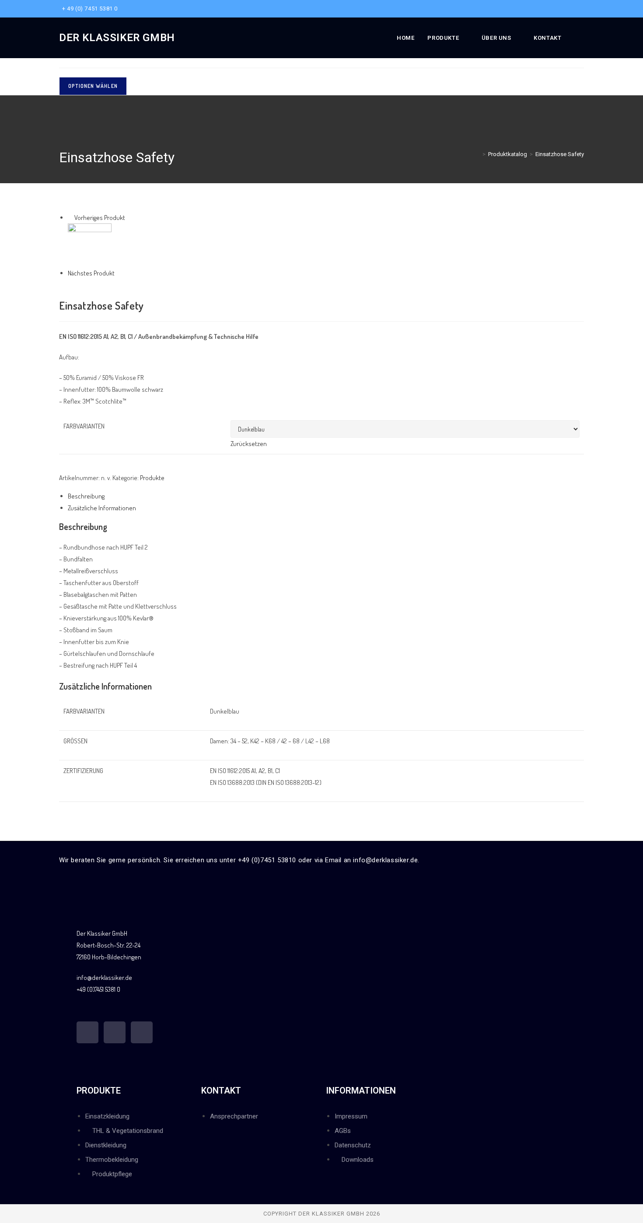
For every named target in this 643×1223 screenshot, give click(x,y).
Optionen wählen (93, 86)
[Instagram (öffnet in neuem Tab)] (576, 8)
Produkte (152, 478)
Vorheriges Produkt (99, 217)
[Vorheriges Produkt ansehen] (70, 217)
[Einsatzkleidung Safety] (90, 244)
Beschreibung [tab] (86, 496)
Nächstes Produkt (91, 273)
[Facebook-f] (87, 1032)
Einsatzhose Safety (559, 154)
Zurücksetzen (249, 443)
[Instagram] (115, 1032)
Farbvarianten (84, 426)
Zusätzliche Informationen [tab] (102, 508)
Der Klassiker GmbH (117, 37)
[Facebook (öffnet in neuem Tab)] (566, 8)
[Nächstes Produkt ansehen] (118, 273)
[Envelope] (142, 1032)
